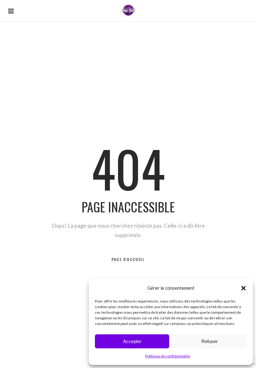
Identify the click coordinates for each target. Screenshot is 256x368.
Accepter (132, 341)
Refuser (209, 341)
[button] (243, 288)
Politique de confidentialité (167, 356)
